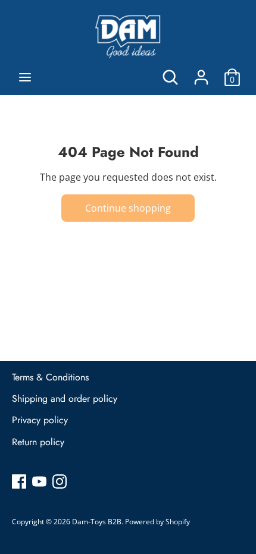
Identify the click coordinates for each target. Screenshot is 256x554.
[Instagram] (59, 480)
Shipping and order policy (64, 398)
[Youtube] (39, 480)
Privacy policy (40, 420)
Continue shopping (128, 208)
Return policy (38, 442)
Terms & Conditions (50, 377)
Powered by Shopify (157, 522)
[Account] (201, 72)
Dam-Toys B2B (96, 522)
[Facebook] (19, 480)
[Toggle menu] (25, 77)
